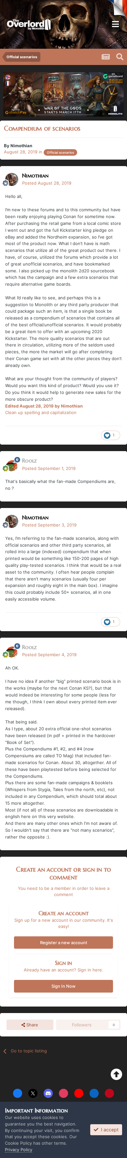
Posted (46, 183)
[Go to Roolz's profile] (11, 464)
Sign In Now (63, 986)
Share (31, 1024)
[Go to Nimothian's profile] (11, 179)
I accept (108, 1129)
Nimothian (21, 145)
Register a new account (63, 942)
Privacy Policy (18, 1149)
